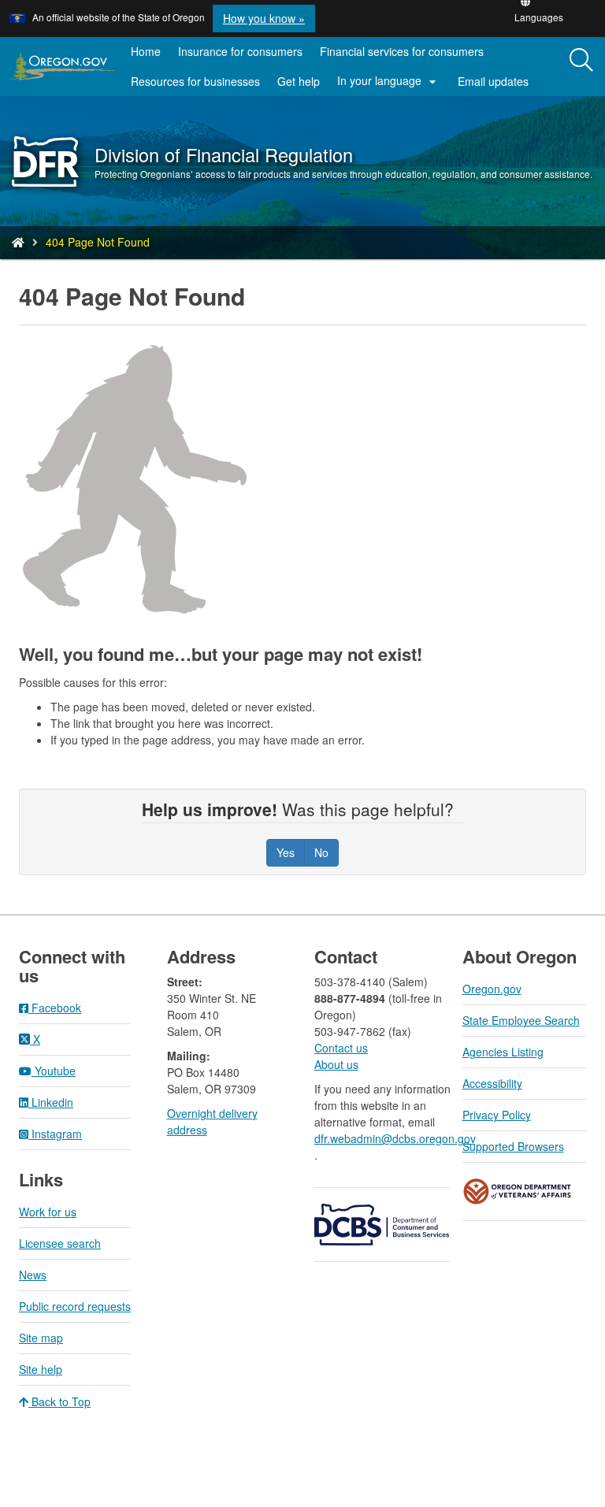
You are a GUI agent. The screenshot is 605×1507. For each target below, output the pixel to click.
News (32, 1274)
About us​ (336, 1064)
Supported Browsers (513, 1146)
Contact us (341, 1048)
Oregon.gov (491, 989)
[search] (581, 66)
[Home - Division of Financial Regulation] (18, 242)
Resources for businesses (195, 81)
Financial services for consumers (402, 51)
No (321, 852)
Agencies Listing (503, 1052)
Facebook (54, 1007)
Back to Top (59, 1401)
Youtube (54, 1070)
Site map (41, 1338)
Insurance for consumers (240, 51)
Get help (298, 81)
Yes (286, 852)
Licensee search (60, 1243)
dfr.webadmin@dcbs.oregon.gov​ (394, 1138)
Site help (40, 1369)
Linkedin (50, 1102)
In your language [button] (388, 81)
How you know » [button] (264, 18)
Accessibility (492, 1083)
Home (146, 51)
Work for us (47, 1211)
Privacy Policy (496, 1115)
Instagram (55, 1133)
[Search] (581, 60)
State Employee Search (521, 1020)
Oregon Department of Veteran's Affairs (517, 1191)
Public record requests (75, 1306)
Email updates (497, 84)
